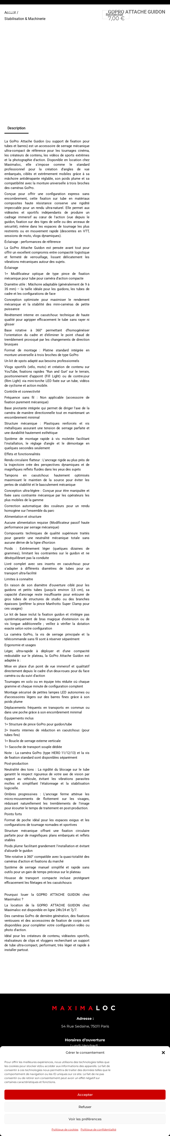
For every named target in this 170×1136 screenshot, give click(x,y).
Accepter (85, 1095)
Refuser (85, 1107)
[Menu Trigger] (11, 10)
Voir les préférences (85, 1119)
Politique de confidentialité (98, 1129)
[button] (163, 1052)
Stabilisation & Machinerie (24, 19)
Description (16, 128)
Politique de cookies (65, 1129)
